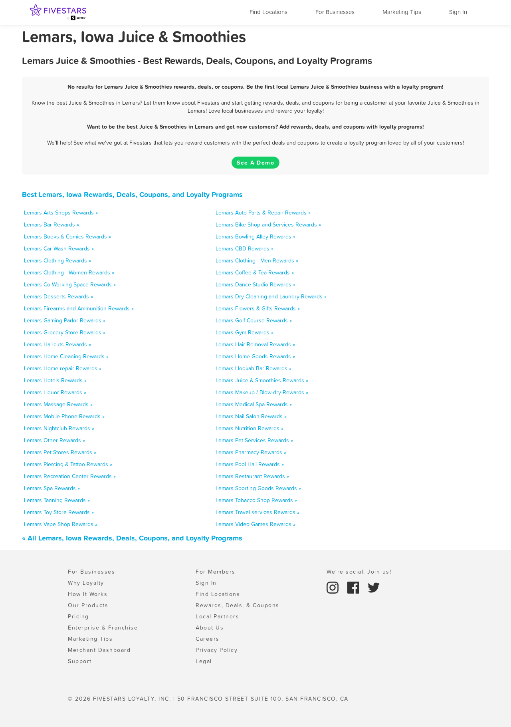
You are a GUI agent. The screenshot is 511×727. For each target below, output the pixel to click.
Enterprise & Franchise (103, 628)
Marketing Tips (401, 11)
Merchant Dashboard (99, 650)
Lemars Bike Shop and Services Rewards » (268, 224)
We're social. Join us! (359, 572)
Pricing (78, 616)
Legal (204, 661)
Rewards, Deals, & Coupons (237, 605)
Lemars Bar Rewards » (51, 224)
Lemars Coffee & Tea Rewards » (255, 272)
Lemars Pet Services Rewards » (254, 440)
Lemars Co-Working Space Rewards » (70, 284)
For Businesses (335, 11)
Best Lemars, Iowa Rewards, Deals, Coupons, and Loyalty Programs (132, 194)
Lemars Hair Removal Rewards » (255, 344)
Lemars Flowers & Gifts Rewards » (258, 308)
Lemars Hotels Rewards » (55, 380)
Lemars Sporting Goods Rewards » (258, 488)
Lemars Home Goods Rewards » (255, 356)
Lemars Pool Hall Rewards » (250, 464)
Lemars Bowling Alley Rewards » (255, 236)
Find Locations (268, 11)
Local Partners (217, 616)
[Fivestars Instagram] (333, 587)
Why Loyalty (86, 583)
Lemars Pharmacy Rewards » (251, 452)
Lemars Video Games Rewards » (255, 524)
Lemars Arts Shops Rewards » (61, 213)
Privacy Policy (217, 650)
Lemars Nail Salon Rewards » (251, 416)
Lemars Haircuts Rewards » (57, 344)
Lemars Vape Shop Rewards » (60, 524)
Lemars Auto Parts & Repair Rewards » (263, 213)
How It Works (87, 594)
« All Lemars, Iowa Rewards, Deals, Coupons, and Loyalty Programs (132, 537)
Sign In (458, 11)
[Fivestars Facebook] (354, 587)
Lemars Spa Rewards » (52, 488)
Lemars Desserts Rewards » (58, 296)
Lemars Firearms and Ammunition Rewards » (79, 308)
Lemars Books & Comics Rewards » (67, 236)
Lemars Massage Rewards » (58, 404)
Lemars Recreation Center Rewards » (70, 476)
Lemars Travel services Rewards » (257, 512)
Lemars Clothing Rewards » (57, 260)
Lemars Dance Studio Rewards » (255, 284)
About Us (210, 628)
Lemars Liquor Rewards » (55, 392)
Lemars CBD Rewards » (244, 248)
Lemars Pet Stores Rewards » (60, 452)
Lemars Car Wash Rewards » (59, 248)
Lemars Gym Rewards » (244, 332)
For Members (216, 572)
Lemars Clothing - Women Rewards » (69, 272)
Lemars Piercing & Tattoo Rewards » (68, 464)
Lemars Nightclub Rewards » (59, 428)
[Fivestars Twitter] (373, 587)
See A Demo (255, 163)
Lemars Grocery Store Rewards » (64, 332)
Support (80, 661)
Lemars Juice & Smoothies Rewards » (262, 380)
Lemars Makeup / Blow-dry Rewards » (262, 392)
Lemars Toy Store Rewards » (59, 512)
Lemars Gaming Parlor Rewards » (64, 320)
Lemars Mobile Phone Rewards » (64, 416)
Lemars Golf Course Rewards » (254, 320)
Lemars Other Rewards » (54, 440)
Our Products (88, 605)
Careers (208, 639)
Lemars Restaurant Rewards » (252, 476)
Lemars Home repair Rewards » (62, 368)
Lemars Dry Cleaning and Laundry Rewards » (271, 296)
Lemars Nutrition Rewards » (249, 428)
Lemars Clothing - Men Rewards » (257, 260)
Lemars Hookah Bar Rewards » (253, 368)
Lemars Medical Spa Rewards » (254, 404)
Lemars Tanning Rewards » (57, 500)
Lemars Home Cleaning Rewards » (66, 356)
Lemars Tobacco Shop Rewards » (256, 500)
